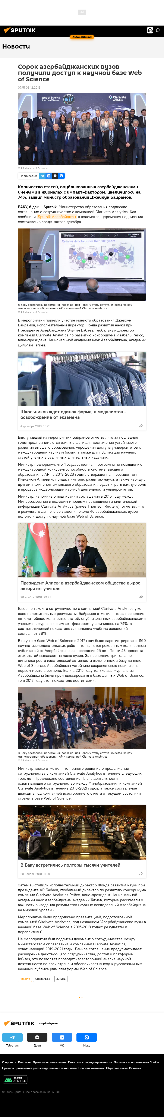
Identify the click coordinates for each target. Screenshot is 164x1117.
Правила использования (49, 1062)
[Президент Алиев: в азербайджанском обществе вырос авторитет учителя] (82, 550)
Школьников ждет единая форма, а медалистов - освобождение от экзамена (73, 414)
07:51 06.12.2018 (29, 87)
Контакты (24, 1062)
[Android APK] (15, 1080)
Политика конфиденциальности (90, 1062)
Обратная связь (116, 1068)
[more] (141, 425)
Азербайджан (43, 978)
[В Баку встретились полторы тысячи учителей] (82, 832)
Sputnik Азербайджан (57, 216)
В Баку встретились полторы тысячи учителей (70, 865)
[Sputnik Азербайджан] (21, 34)
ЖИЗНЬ (61, 978)
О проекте (9, 1062)
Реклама (135, 1068)
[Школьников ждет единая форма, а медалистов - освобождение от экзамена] (82, 379)
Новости (25, 978)
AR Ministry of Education (35, 168)
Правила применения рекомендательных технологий (39, 1068)
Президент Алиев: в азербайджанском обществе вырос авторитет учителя (80, 585)
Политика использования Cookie (136, 1062)
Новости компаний (91, 1068)
